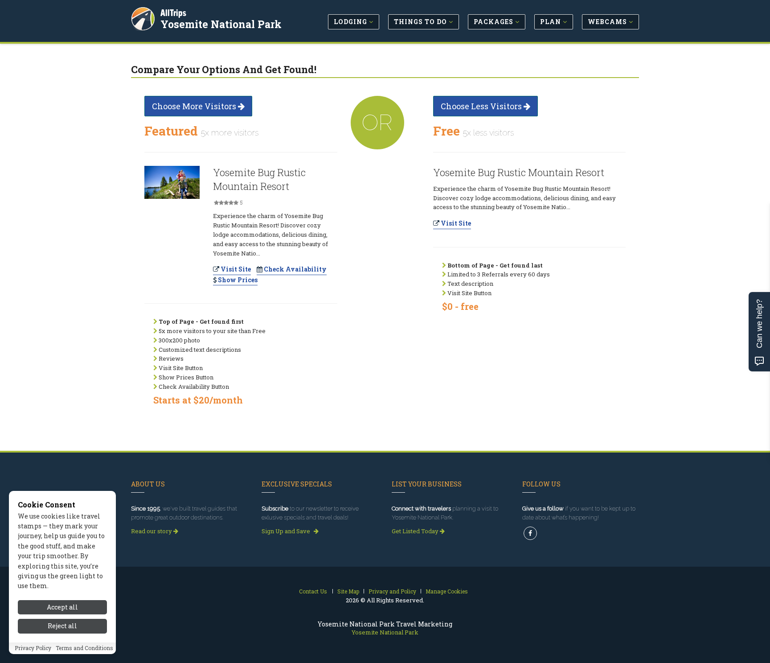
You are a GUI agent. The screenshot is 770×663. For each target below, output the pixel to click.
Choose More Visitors (195, 106)
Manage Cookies (447, 591)
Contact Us (313, 591)
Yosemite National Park (221, 24)
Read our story (152, 531)
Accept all (62, 607)
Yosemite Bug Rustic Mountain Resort (259, 179)
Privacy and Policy (392, 591)
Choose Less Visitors (482, 106)
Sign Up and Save (286, 531)
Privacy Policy (33, 648)
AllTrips (173, 13)
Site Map (348, 591)
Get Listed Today (416, 531)
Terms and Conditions (84, 648)
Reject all (62, 626)
